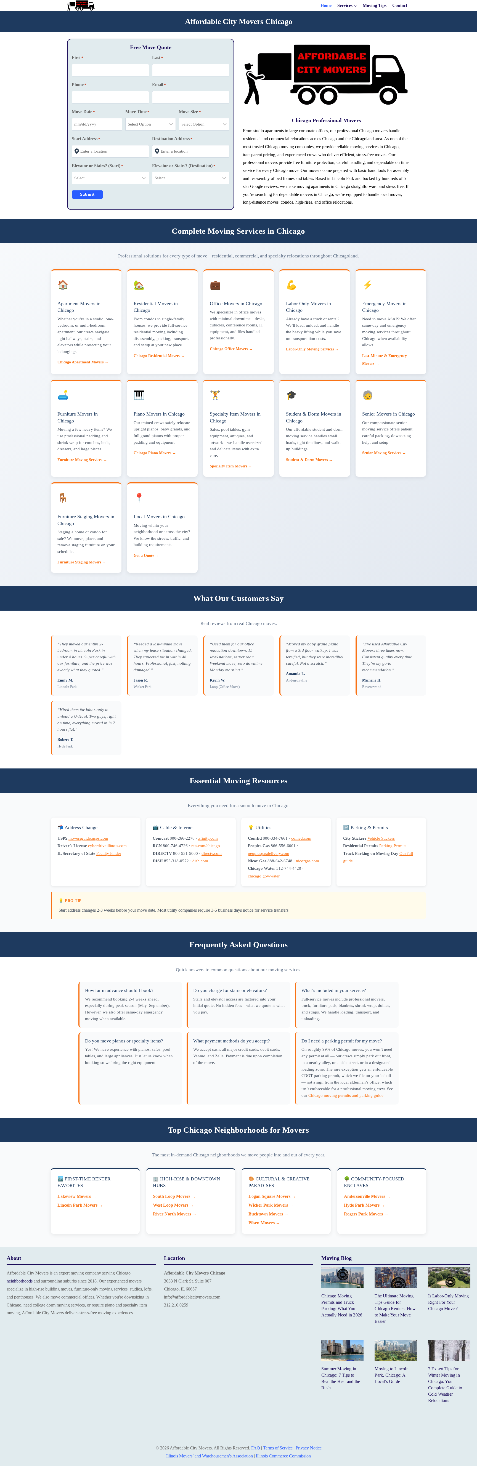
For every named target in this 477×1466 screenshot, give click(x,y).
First (77, 57)
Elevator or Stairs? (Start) (97, 165)
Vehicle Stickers (381, 838)
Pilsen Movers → (264, 1222)
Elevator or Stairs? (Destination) (183, 165)
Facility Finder (108, 853)
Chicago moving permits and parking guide (345, 1095)
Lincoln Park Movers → (80, 1205)
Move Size (190, 111)
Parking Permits (392, 845)
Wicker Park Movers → (270, 1205)
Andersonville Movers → (367, 1196)
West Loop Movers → (173, 1205)
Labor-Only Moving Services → (312, 349)
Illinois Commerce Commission (283, 1456)
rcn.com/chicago (205, 845)
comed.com (301, 838)
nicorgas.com (307, 860)
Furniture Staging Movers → (81, 562)
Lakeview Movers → (76, 1196)
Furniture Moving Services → (82, 459)
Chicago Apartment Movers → (82, 362)
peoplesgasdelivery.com (268, 853)
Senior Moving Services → (384, 453)
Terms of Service (278, 1448)
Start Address (86, 138)
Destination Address (172, 138)
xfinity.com (208, 838)
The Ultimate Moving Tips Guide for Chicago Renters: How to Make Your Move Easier (395, 1309)
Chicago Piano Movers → (155, 453)
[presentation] (342, 1277)
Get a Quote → (146, 555)
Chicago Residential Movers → (159, 355)
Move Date (83, 111)
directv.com (212, 853)
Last (157, 57)
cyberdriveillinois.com (107, 845)
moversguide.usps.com (88, 838)
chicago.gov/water (264, 876)
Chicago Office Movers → (231, 349)
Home (326, 5)
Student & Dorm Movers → (309, 459)
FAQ (255, 1448)
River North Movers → (175, 1214)
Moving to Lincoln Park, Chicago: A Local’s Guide (391, 1375)
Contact (399, 5)
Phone (79, 84)
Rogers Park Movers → (366, 1214)
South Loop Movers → (174, 1196)
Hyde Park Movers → (364, 1205)
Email (159, 84)
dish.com (200, 860)
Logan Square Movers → (272, 1196)
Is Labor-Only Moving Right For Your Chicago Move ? (448, 1302)
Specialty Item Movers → (231, 466)
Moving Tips (374, 5)
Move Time (137, 111)
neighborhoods (20, 1281)
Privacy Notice (309, 1448)
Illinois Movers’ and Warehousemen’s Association (209, 1456)
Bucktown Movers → (268, 1214)
